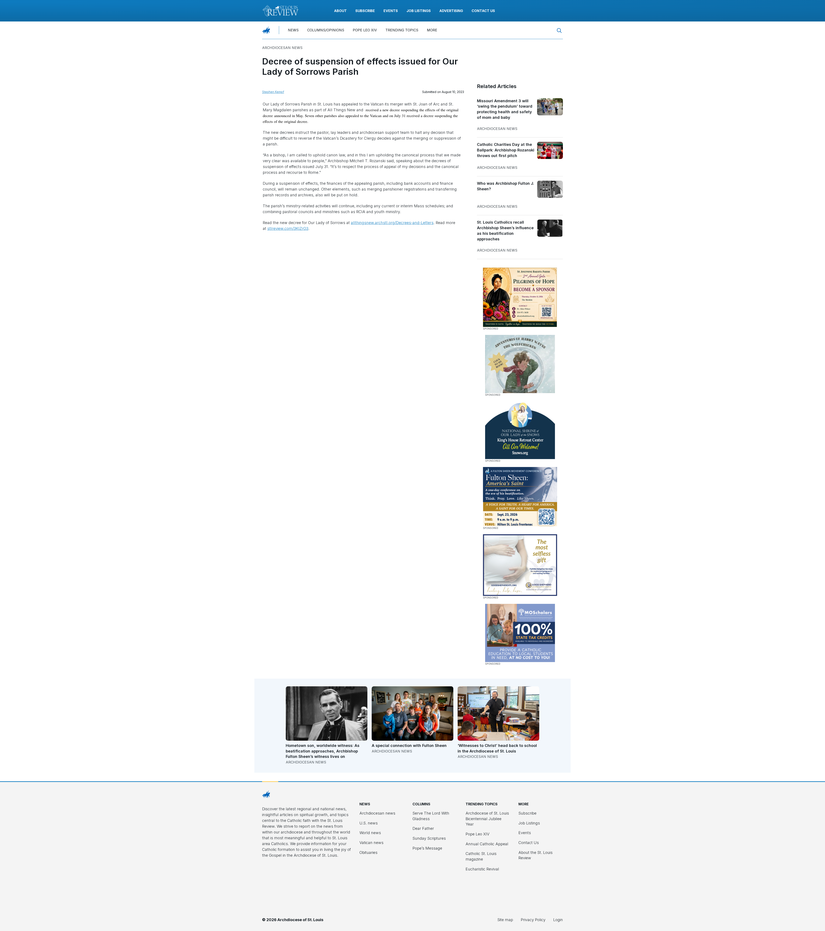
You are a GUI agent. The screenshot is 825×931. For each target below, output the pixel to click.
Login (558, 919)
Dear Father (423, 828)
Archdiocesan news (282, 48)
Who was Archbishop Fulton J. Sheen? (505, 186)
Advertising (451, 11)
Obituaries (368, 852)
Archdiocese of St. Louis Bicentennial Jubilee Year (487, 818)
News (293, 30)
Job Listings (418, 11)
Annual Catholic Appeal (487, 844)
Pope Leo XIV (365, 30)
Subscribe (365, 11)
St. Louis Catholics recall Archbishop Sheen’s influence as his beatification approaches (505, 230)
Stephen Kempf (273, 92)
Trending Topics (401, 30)
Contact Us (483, 11)
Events (390, 11)
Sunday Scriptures (429, 838)
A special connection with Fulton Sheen (409, 745)
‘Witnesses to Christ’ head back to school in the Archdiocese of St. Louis (497, 748)
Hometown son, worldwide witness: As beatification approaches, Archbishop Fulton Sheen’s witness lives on (322, 751)
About (340, 11)
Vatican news (371, 842)
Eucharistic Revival (482, 869)
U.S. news (368, 823)
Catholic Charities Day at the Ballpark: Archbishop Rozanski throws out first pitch (505, 150)
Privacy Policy (533, 919)
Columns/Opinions (325, 30)
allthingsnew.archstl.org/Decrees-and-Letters (392, 222)
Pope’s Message (427, 848)
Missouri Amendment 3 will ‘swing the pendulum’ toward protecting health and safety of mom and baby (504, 109)
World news (370, 832)
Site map (505, 919)
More (432, 30)
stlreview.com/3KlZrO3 (287, 228)
